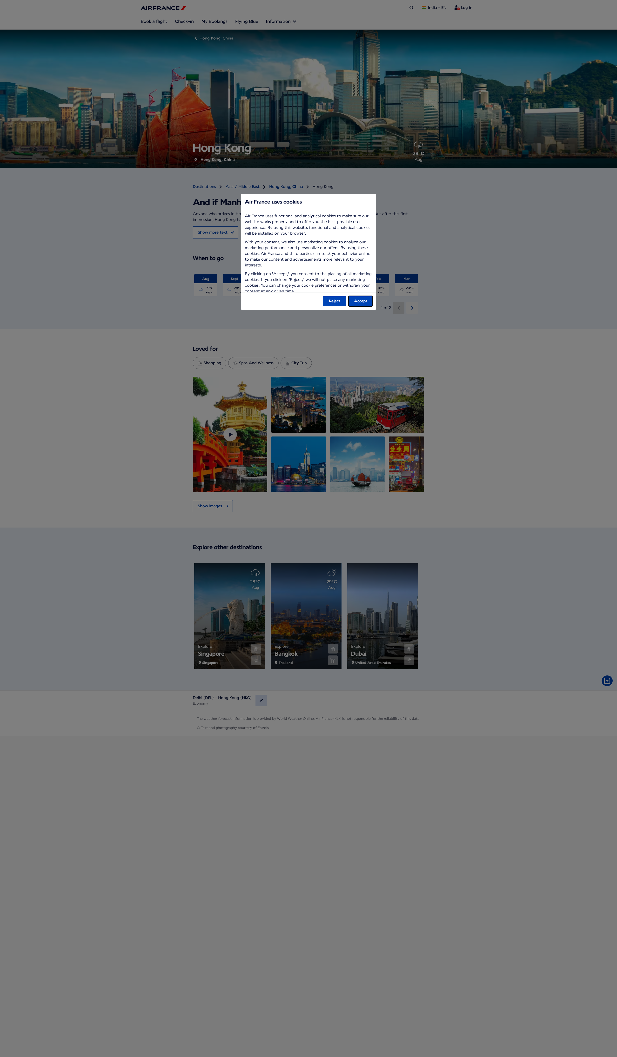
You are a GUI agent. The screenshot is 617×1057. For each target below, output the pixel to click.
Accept (360, 301)
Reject (334, 301)
